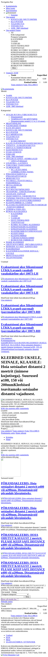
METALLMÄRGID (14, 185)
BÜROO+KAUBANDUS (16, 211)
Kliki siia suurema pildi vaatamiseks (15, 408)
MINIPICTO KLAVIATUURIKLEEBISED (23, 200)
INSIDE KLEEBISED (15, 242)
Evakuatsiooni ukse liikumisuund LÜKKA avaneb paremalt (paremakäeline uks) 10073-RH (22, 308)
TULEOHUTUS (17, 24)
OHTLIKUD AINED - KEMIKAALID (21, 159)
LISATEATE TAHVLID (16, 194)
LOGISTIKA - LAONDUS (17, 163)
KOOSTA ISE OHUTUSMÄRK (24, 19)
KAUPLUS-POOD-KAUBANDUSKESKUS (24, 143)
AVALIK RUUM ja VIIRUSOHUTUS (21, 115)
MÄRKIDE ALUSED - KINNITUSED (21, 247)
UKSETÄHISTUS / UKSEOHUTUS (21, 196)
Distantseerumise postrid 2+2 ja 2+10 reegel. (28, 121)
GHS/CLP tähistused (19, 161)
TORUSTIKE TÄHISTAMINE (18, 165)
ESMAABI (10, 154)
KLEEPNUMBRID (19, 236)
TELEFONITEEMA (14, 258)
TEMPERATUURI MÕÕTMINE (24, 119)
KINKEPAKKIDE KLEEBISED (24, 227)
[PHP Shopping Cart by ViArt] (10, 655)
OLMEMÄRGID (13, 167)
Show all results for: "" (10, 599)
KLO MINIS (11, 187)
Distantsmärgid (17, 117)
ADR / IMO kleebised (19, 28)
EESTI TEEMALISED (20, 220)
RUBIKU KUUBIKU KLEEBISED (25, 225)
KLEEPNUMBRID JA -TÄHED (19, 203)
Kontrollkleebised (13, 249)
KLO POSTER (17, 22)
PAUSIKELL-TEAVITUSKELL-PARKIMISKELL (19, 182)
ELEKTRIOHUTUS (14, 150)
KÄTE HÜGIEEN (13, 128)
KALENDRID (17, 214)
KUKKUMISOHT (18, 141)
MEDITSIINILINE (13, 123)
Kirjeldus (9, 437)
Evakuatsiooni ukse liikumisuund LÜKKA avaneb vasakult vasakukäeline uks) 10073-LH (22, 270)
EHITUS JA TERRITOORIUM (18, 148)
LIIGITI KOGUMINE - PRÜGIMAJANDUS (24, 244)
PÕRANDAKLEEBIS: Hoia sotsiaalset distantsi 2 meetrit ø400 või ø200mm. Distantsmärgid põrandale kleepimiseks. (22, 488)
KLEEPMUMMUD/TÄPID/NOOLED (26, 231)
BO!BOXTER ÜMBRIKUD (22, 240)
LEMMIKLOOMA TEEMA (22, 172)
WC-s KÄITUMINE (19, 170)
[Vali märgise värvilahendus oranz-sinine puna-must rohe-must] (12, 426)
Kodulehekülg (6, 340)
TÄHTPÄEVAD (17, 222)
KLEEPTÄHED (17, 233)
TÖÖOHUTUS (17, 26)
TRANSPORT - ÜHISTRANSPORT (21, 192)
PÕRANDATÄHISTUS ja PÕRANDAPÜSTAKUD (16, 175)
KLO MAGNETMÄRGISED (18, 189)
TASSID (14, 216)
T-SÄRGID (15, 218)
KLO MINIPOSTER (14, 134)
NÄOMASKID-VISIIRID (16, 126)
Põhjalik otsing (7, 602)
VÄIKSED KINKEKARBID (22, 238)
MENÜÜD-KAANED (15, 255)
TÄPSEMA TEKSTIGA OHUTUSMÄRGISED (25, 198)
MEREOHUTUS (13, 178)
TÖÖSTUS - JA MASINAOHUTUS (20, 145)
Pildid (8, 439)
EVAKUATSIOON (13, 152)
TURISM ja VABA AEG (16, 209)
